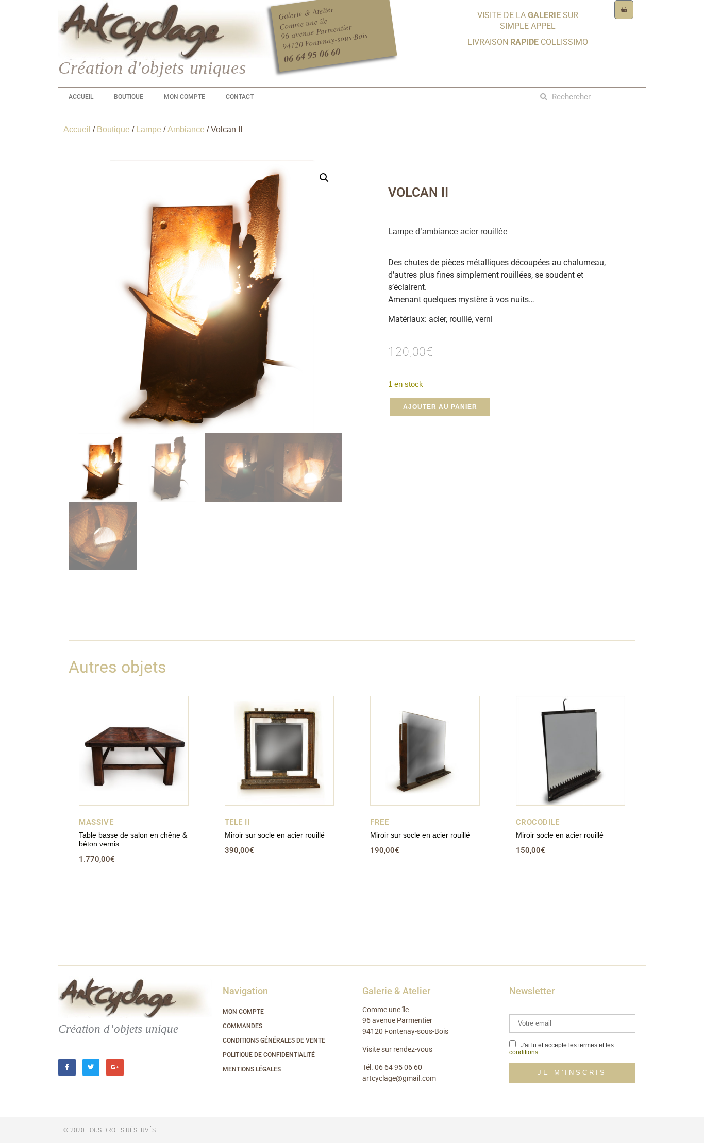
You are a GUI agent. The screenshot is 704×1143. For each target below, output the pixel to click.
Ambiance (186, 129)
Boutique (128, 96)
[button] (324, 177)
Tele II (237, 822)
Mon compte (184, 96)
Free (379, 822)
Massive (96, 822)
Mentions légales (252, 1069)
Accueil (81, 96)
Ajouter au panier (440, 407)
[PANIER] (623, 9)
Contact (240, 96)
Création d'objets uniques (152, 67)
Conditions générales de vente (274, 1040)
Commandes (242, 1026)
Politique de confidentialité (269, 1055)
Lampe (148, 129)
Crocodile (538, 822)
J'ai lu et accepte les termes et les (561, 1049)
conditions (523, 1052)
